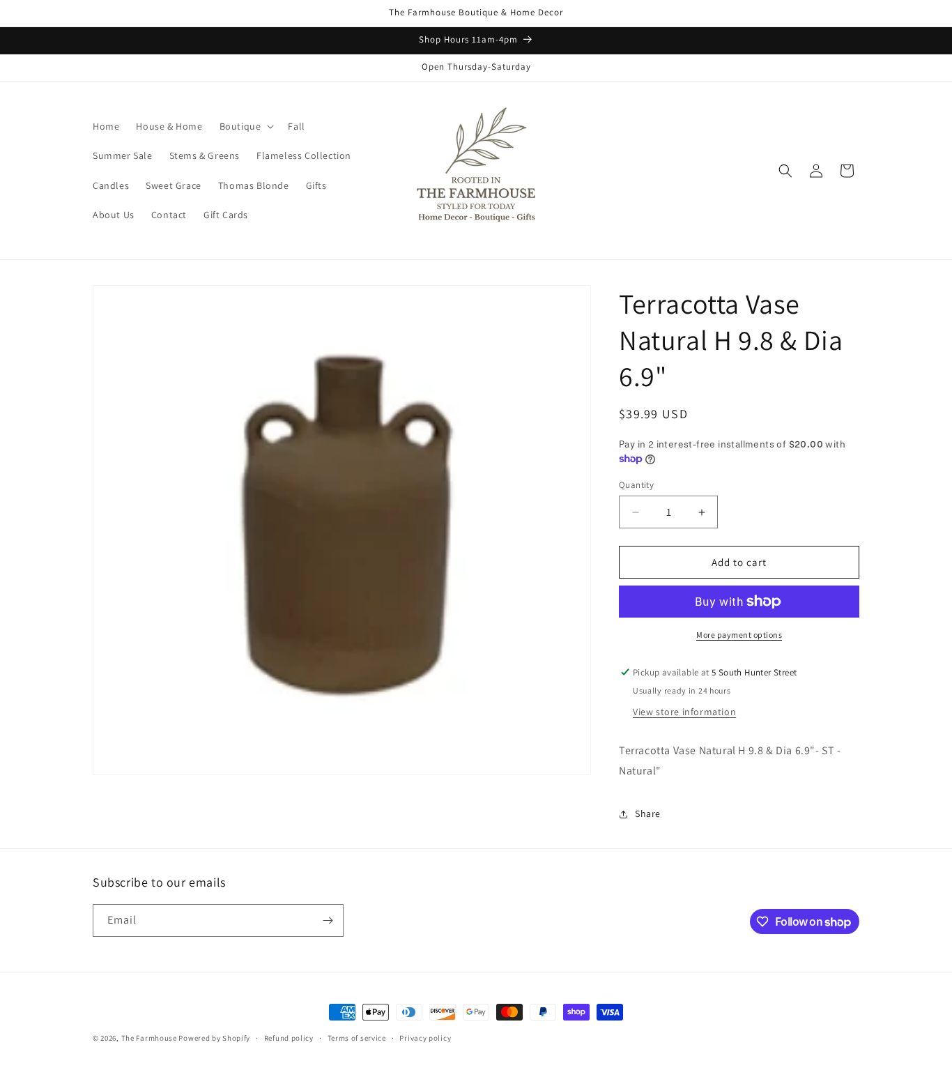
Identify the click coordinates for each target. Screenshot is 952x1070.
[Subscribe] (327, 920)
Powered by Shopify (214, 1038)
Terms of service (357, 1038)
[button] (245, 126)
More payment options (739, 634)
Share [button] (648, 813)
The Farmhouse (149, 1038)
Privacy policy (425, 1038)
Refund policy (289, 1038)
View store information (684, 711)
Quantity (636, 485)
